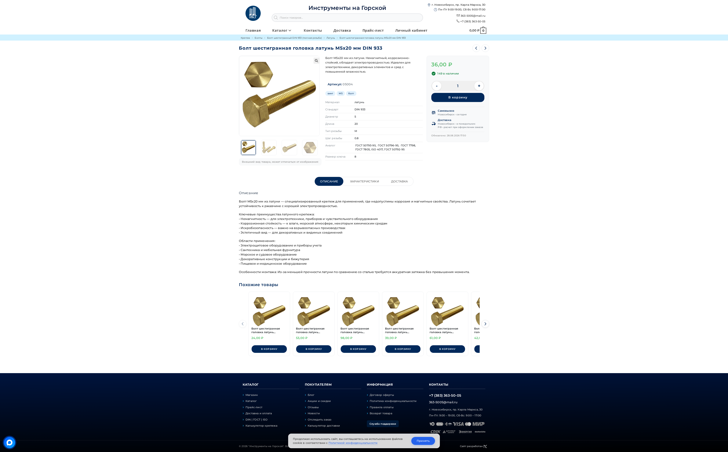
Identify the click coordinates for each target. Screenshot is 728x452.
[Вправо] (485, 324)
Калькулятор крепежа (261, 425)
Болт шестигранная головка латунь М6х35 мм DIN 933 (310, 330)
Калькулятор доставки (324, 425)
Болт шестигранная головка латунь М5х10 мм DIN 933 (265, 330)
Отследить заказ (320, 419)
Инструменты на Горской (347, 7)
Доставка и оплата (259, 413)
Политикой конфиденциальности (353, 443)
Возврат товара (381, 413)
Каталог (251, 401)
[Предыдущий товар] (476, 48)
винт (330, 93)
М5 (340, 93)
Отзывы (313, 407)
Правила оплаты (382, 407)
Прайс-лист (254, 407)
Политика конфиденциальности (393, 401)
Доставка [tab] (399, 181)
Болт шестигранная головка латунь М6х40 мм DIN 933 (444, 330)
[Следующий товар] (485, 48)
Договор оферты (382, 395)
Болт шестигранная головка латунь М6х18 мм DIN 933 (399, 330)
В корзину (458, 97)
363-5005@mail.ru (473, 15)
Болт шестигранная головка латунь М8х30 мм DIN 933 (354, 330)
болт (351, 93)
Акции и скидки (319, 401)
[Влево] (242, 324)
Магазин (252, 395)
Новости (314, 413)
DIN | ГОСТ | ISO (257, 419)
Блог (311, 395)
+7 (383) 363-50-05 (472, 21)
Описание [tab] (329, 181)
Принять (423, 441)
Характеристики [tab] (364, 181)
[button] (317, 61)
